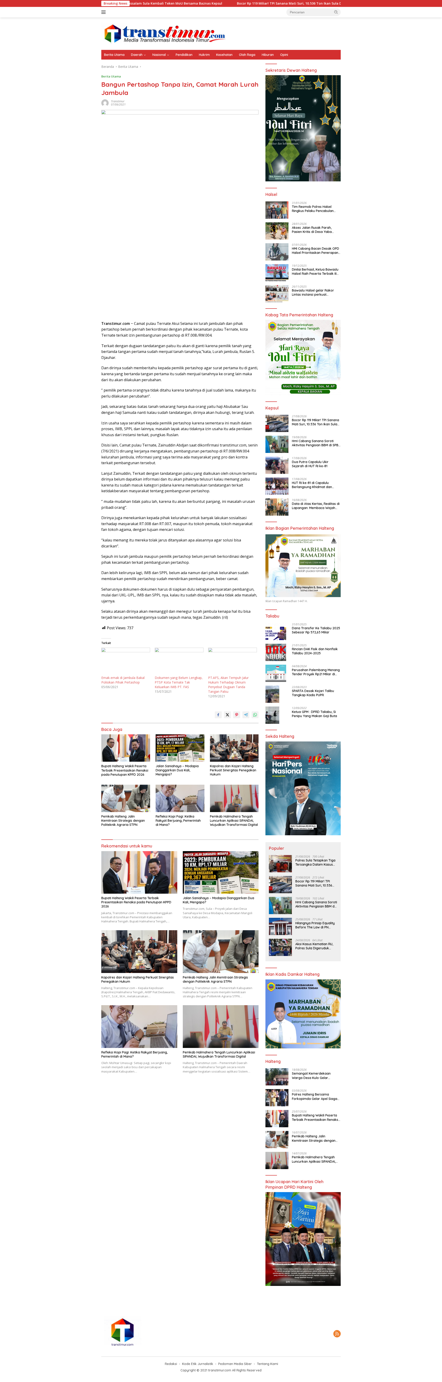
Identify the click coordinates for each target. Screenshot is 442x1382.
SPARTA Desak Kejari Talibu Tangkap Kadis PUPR (313, 693)
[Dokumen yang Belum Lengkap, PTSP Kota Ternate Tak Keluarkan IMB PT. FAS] (179, 661)
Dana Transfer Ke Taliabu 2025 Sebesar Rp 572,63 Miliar (316, 630)
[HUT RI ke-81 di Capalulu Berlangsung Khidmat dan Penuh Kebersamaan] (276, 486)
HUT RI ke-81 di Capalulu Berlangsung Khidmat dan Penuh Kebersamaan (312, 485)
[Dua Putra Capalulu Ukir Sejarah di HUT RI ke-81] (276, 465)
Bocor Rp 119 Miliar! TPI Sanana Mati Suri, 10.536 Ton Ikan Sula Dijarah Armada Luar (239, 3)
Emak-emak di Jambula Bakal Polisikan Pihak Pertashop (123, 679)
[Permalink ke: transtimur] (105, 102)
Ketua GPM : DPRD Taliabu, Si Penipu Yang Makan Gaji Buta (314, 714)
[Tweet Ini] (227, 714)
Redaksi (171, 1364)
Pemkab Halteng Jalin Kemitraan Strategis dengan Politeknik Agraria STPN (123, 820)
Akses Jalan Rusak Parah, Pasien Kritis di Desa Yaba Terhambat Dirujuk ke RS (312, 230)
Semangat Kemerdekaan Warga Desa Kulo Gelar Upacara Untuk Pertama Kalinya (311, 1075)
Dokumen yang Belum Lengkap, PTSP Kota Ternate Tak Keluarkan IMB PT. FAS (179, 682)
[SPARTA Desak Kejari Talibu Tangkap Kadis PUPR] (272, 694)
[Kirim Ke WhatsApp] (255, 714)
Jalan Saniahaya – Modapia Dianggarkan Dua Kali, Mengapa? (177, 770)
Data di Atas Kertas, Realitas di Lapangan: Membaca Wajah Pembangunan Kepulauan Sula (316, 506)
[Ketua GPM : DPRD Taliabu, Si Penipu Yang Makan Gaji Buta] (272, 715)
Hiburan (268, 55)
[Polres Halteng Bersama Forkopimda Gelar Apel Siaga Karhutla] (276, 1097)
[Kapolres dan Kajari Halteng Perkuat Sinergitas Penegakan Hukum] (234, 748)
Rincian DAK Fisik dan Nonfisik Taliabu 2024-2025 (315, 651)
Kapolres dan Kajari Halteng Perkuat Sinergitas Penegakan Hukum (233, 770)
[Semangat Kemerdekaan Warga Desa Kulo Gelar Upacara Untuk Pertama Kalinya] (276, 1076)
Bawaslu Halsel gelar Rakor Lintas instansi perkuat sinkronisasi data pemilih (313, 292)
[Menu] (104, 12)
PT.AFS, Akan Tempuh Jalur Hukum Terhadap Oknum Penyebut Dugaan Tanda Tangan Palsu (228, 684)
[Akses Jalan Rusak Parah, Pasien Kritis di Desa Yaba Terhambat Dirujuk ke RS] (276, 231)
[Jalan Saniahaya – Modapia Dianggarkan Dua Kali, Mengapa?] (180, 748)
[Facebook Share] (218, 714)
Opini (284, 55)
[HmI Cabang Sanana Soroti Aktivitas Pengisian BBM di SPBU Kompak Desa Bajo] (276, 444)
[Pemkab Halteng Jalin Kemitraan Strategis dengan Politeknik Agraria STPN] (125, 798)
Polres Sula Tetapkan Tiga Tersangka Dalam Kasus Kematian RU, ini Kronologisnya (315, 862)
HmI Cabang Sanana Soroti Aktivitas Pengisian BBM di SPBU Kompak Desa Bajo (316, 443)
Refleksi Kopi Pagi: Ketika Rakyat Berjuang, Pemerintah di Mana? (178, 820)
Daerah (136, 55)
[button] (336, 12)
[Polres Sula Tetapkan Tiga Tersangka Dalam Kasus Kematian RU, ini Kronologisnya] (280, 863)
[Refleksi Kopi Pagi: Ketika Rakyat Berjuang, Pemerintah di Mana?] (180, 798)
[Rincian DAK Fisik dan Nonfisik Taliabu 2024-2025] (275, 652)
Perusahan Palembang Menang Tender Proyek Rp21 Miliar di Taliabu (316, 672)
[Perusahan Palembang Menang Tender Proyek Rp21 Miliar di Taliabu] (275, 673)
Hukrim (204, 55)
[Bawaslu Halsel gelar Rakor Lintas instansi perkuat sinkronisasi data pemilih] (276, 293)
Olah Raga (247, 55)
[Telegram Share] (245, 714)
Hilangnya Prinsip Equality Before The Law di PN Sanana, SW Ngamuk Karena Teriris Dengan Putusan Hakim (315, 925)
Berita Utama (114, 55)
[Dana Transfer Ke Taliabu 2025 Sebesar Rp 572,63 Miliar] (275, 631)
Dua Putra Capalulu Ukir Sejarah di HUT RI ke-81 (310, 464)
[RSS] (337, 1334)
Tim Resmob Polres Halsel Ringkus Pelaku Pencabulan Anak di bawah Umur (313, 209)
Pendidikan (184, 55)
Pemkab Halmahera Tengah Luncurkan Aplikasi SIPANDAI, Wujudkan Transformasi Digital (234, 820)
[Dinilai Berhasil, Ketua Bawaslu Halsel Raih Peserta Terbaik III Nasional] (276, 272)
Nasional (159, 55)
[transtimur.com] (221, 33)
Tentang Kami (267, 1364)
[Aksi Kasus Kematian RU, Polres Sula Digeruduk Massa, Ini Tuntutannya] (280, 947)
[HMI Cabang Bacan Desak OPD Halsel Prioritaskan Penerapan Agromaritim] (276, 251)
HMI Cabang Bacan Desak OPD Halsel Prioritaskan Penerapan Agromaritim (315, 250)
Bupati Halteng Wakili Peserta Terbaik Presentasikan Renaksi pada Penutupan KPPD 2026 (124, 770)
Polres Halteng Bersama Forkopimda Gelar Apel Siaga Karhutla (314, 1096)
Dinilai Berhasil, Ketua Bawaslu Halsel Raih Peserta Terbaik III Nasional (315, 271)
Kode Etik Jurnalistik (197, 1364)
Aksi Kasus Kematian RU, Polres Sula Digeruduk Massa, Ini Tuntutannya (314, 946)
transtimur (118, 101)
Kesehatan (224, 55)
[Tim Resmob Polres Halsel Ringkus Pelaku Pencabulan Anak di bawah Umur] (276, 210)
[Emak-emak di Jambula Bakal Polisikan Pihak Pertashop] (125, 661)
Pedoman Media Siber (235, 1364)
